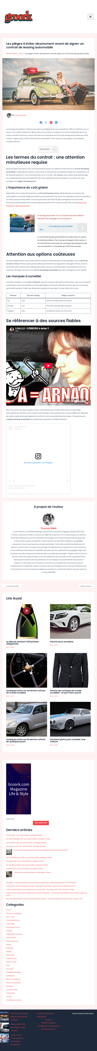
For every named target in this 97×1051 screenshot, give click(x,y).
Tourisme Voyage (11, 990)
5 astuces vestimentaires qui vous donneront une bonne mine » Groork (28, 889)
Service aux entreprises (13, 979)
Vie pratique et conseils (13, 1000)
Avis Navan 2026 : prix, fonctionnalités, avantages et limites (25, 861)
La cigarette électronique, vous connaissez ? (63, 883)
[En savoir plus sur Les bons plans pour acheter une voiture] (70, 719)
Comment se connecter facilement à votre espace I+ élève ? (32, 872)
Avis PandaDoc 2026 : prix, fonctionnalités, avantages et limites (26, 843)
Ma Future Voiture (22, 206)
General (8, 945)
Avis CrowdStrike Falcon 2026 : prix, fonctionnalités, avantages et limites (29, 857)
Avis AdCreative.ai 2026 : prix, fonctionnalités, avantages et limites (27, 865)
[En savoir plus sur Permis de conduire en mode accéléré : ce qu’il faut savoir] (70, 670)
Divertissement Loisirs (13, 927)
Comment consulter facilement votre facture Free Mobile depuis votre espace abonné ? (41, 850)
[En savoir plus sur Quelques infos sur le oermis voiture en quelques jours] (26, 719)
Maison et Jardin (11, 962)
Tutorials (9, 997)
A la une (8, 910)
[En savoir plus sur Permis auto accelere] (70, 621)
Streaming (9, 986)
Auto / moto (10, 647)
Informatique (10, 955)
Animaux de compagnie (13, 913)
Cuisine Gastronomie (13, 920)
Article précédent (11, 586)
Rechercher (10, 819)
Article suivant (87, 586)
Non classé (9, 969)
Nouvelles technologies (13, 972)
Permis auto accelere (61, 641)
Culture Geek (10, 924)
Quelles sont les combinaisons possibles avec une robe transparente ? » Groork (31, 893)
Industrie (9, 951)
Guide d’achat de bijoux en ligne (64, 889)
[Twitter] (46, 122)
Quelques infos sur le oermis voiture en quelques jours (25, 740)
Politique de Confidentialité (48, 1026)
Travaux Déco (10, 993)
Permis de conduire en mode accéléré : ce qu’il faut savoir (65, 691)
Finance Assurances (12, 941)
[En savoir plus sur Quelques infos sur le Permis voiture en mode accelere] (26, 670)
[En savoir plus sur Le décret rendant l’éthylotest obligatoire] (26, 621)
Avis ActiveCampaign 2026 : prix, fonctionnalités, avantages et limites (28, 839)
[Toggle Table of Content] (53, 149)
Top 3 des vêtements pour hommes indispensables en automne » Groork (29, 899)
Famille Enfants (11, 938)
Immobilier (9, 948)
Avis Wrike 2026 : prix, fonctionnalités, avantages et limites (24, 869)
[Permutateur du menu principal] (90, 16)
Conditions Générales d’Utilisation (45, 1015)
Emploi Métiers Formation (14, 934)
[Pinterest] (51, 122)
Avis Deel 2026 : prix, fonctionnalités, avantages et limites (24, 835)
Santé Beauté (10, 976)
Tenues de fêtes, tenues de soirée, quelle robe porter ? (59, 886)
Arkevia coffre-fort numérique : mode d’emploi (18, 1027)
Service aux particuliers (13, 983)
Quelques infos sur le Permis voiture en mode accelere (25, 691)
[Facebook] (41, 122)
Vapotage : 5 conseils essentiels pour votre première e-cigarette (26, 883)
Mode (8, 965)
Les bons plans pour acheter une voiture (67, 740)
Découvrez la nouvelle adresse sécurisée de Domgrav (19, 1016)
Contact (48, 1020)
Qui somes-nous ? (48, 1029)
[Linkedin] (56, 122)
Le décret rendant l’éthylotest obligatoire (22, 642)
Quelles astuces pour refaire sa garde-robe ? (69, 899)
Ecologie (9, 931)
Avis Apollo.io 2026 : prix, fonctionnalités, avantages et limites (25, 846)
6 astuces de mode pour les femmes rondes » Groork (22, 886)
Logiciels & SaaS (11, 958)
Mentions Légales (48, 1023)
